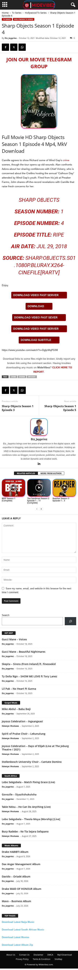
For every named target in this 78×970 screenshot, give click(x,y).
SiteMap (58, 959)
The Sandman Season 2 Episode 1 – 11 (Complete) (38, 500)
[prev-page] (37, 509)
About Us (10, 954)
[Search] (70, 621)
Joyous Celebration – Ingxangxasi (22, 721)
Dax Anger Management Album (21, 864)
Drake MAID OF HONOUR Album (21, 889)
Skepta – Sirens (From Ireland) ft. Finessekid (29, 664)
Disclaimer (38, 954)
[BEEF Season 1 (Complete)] (13, 488)
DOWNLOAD (36, 306)
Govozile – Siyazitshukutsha (19, 794)
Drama (22, 377)
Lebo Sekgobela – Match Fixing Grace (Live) (28, 782)
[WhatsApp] (22, 47)
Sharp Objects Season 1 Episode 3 (18, 408)
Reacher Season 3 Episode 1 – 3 (61, 499)
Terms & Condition (41, 959)
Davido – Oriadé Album (16, 876)
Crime (13, 377)
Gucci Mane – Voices (14, 639)
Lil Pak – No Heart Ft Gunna (19, 688)
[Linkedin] (39, 464)
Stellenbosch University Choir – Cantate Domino (32, 762)
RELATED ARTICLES (26, 473)
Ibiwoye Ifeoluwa (10, 726)
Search (5, 615)
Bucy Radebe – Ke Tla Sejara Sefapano (25, 831)
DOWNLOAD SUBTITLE (36, 339)
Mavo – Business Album (16, 901)
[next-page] (41, 509)
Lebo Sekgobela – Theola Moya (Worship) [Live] (31, 819)
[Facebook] (5, 47)
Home (5, 12)
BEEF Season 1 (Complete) (8, 499)
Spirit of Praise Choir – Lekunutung (23, 733)
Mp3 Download (64, 954)
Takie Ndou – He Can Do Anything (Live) (26, 807)
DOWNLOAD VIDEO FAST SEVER (36, 317)
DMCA (50, 954)
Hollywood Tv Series (36, 12)
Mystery (32, 377)
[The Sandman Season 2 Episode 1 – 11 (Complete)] (39, 488)
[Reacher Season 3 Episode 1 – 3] (64, 488)
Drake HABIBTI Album (15, 852)
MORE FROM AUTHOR (50, 473)
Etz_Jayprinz (11, 38)
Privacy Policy (22, 959)
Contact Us (24, 954)
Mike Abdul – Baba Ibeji (16, 709)
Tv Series (16, 12)
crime (66, 160)
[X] (13, 47)
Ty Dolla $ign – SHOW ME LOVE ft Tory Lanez (29, 676)
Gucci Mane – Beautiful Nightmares (23, 651)
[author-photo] (39, 427)
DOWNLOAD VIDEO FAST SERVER (36, 295)
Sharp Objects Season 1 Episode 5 (60, 408)
